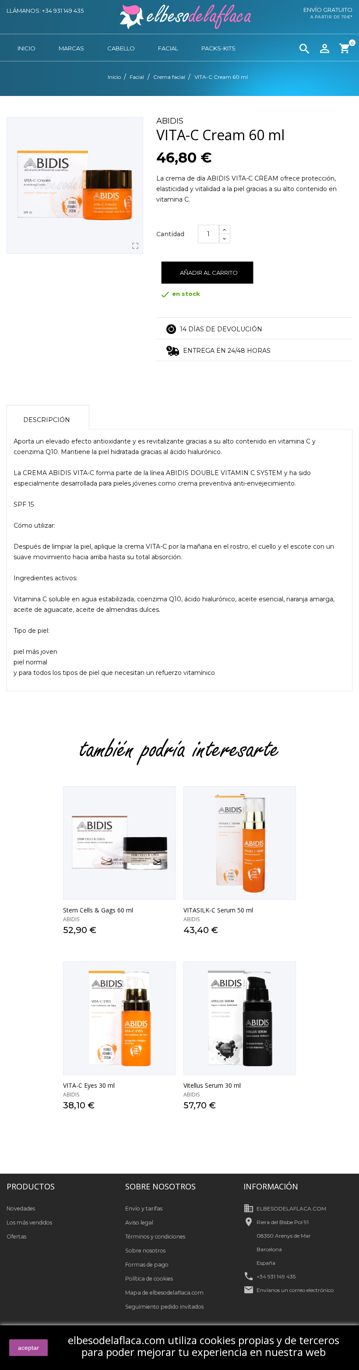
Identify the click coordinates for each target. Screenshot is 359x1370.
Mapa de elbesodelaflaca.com (164, 1292)
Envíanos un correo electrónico (295, 1290)
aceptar (28, 1347)
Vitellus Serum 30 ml (212, 1085)
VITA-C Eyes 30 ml (89, 1085)
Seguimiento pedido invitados (164, 1306)
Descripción (46, 420)
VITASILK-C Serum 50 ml (218, 910)
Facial (168, 48)
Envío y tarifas (143, 1208)
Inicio (26, 48)
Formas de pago (147, 1264)
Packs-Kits (218, 48)
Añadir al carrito (209, 272)
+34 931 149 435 (276, 1276)
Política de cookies (149, 1278)
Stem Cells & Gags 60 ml (98, 910)
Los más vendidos (29, 1222)
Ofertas (16, 1236)
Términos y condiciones (155, 1236)
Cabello (121, 48)
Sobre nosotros (145, 1250)
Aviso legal (139, 1222)
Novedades (21, 1208)
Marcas (71, 48)
